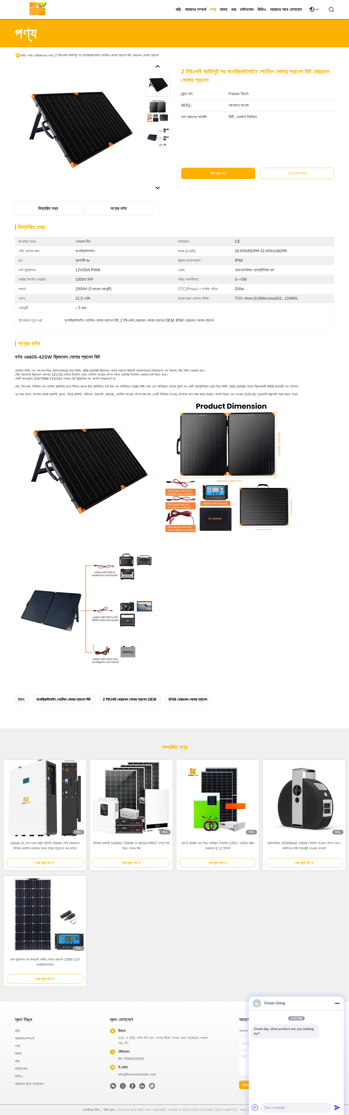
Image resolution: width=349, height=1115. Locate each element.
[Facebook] (132, 1087)
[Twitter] (122, 1087)
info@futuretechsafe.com (137, 1074)
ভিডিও (262, 9)
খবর (233, 9)
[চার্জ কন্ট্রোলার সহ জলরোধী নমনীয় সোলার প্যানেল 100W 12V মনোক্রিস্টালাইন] (45, 914)
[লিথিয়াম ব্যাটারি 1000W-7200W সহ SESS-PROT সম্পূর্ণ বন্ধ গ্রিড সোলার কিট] (131, 798)
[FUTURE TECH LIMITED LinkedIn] (142, 1087)
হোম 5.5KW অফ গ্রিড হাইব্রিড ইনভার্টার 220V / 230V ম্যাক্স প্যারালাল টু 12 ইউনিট (217, 845)
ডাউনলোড (247, 9)
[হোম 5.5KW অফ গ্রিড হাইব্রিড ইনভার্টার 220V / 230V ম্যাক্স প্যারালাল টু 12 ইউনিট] (217, 798)
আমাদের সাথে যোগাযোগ (286, 9)
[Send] (337, 1107)
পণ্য (213, 9)
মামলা (223, 9)
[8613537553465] (152, 1087)
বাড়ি (178, 9)
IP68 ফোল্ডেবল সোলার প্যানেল (188, 699)
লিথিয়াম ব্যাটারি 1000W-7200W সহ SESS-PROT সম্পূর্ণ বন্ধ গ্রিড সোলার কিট (131, 845)
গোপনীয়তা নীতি (91, 1110)
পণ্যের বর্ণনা (118, 208)
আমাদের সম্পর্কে (195, 9)
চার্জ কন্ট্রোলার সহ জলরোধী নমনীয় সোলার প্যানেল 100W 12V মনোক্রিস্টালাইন (45, 961)
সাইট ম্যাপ (109, 1110)
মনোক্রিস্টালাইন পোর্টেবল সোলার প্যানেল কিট (63, 699)
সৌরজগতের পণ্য (44, 55)
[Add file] (255, 1107)
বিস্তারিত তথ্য (48, 208)
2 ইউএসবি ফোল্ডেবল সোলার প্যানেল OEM (129, 699)
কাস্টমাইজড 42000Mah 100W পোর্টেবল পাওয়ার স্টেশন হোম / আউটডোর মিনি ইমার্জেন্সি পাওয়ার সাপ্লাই (304, 845)
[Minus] (337, 1003)
